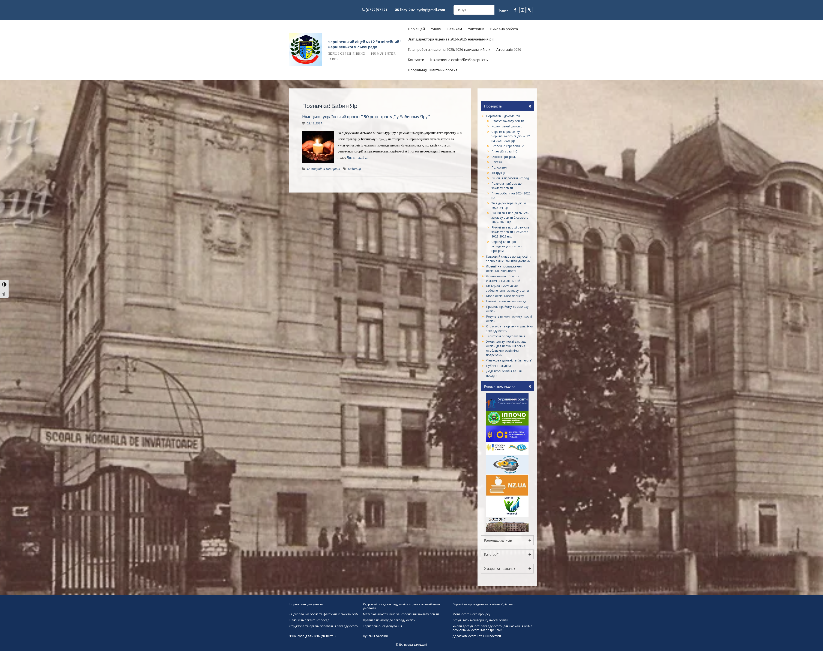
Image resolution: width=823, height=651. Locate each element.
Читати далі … (357, 157)
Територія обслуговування (505, 336)
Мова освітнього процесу (505, 296)
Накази (496, 162)
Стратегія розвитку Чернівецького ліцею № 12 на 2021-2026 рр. (510, 136)
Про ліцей (416, 29)
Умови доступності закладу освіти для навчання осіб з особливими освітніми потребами (492, 628)
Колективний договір (506, 126)
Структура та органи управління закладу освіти (324, 626)
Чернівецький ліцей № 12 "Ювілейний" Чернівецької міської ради (365, 44)
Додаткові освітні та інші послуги (476, 636)
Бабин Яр (354, 169)
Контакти (416, 59)
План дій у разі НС (504, 151)
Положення (499, 167)
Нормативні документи (503, 116)
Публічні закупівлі (499, 366)
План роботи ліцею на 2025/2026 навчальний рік (449, 49)
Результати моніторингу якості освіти (480, 620)
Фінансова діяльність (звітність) (509, 360)
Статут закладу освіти (507, 121)
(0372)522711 (377, 10)
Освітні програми (504, 157)
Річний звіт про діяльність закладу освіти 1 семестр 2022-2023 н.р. (510, 231)
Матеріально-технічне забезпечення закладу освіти (401, 614)
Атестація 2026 (508, 49)
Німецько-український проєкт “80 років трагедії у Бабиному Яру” (366, 116)
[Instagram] (522, 10)
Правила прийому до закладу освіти (389, 620)
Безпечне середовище (507, 146)
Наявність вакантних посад (506, 301)
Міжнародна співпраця (323, 169)
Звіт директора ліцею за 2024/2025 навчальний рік (451, 39)
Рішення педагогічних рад (510, 178)
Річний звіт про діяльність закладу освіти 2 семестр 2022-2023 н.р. (510, 217)
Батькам (454, 29)
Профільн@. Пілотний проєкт (432, 70)
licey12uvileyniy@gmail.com (422, 10)
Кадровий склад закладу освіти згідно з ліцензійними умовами (401, 606)
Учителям (476, 29)
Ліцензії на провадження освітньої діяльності (485, 604)
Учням (436, 29)
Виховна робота (504, 29)
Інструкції (498, 173)
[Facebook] (515, 10)
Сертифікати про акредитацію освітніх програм (506, 246)
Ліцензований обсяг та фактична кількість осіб (323, 614)
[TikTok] (530, 10)
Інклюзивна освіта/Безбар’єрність (459, 59)
